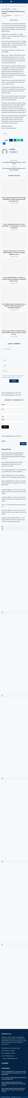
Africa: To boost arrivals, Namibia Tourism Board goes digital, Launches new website (14, 491)
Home (3, 6)
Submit (5, 427)
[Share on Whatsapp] (18, 140)
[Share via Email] (4, 143)
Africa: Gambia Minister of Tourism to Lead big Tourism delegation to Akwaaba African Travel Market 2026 (13, 482)
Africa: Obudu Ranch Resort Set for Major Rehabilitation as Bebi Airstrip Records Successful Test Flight (12, 464)
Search (4, 441)
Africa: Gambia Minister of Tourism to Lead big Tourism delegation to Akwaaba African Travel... (14, 279)
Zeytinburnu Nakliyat (7, 497)
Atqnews (9, 15)
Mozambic (5, 133)
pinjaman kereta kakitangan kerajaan (11, 517)
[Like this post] (11, 140)
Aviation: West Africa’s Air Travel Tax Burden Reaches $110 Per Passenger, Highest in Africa (14, 252)
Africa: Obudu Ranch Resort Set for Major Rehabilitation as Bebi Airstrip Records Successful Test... (14, 199)
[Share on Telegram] (21, 140)
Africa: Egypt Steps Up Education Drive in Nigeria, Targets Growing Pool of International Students (14, 305)
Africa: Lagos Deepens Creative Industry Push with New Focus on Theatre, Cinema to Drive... (14, 332)
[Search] (26, 1)
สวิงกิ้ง (3, 504)
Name (3, 404)
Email (3, 419)
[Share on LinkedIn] (15, 140)
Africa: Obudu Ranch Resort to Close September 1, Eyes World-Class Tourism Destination (14, 226)
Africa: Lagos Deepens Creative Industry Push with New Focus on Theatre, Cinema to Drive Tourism (13, 1090)
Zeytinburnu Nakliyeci (7, 489)
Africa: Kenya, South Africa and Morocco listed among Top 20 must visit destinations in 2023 (13, 519)
